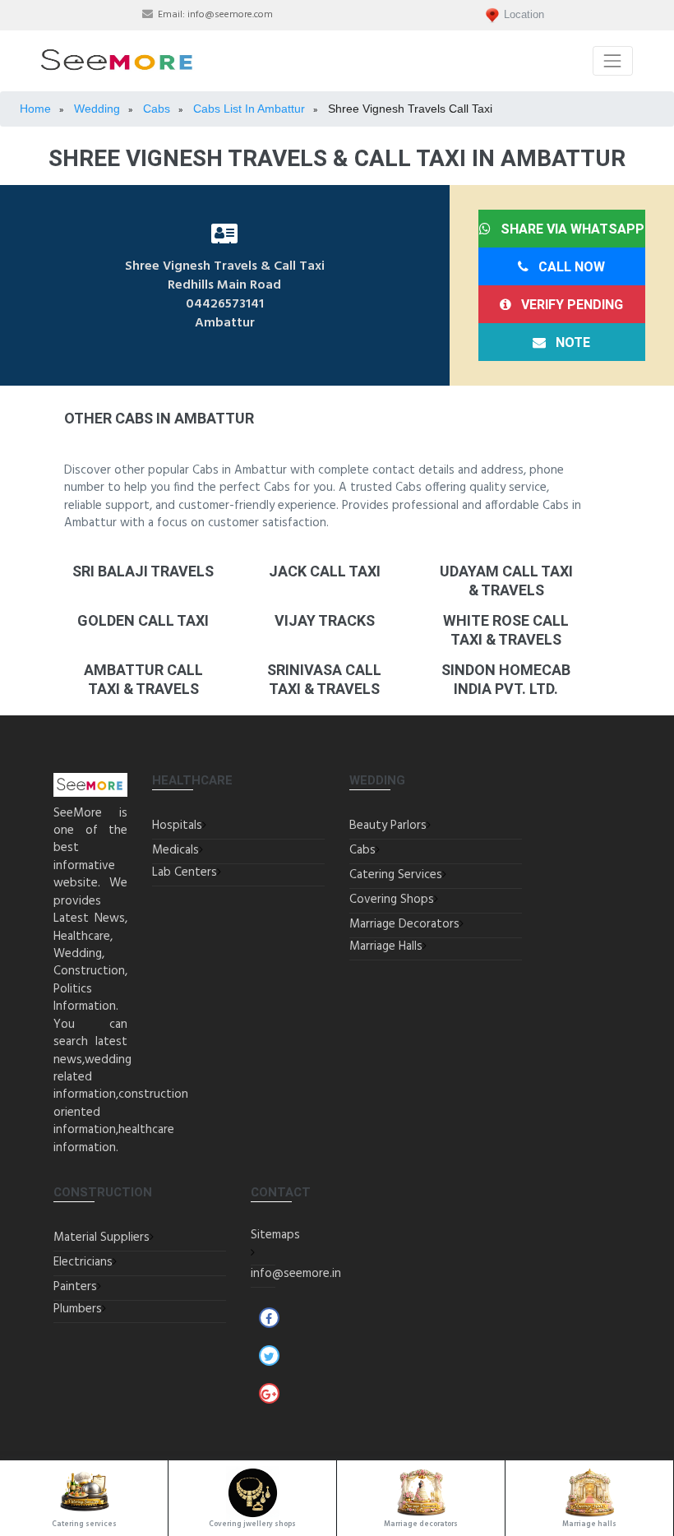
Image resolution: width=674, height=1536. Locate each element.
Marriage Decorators (404, 924)
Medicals (175, 850)
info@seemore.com (230, 15)
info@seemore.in (296, 1273)
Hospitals (177, 825)
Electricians (83, 1262)
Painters (75, 1287)
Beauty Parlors (388, 825)
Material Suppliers (101, 1237)
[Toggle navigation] (613, 60)
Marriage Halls (385, 946)
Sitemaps (275, 1235)
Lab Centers (184, 872)
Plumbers (77, 1309)
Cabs (362, 850)
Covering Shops (391, 899)
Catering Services (395, 875)
